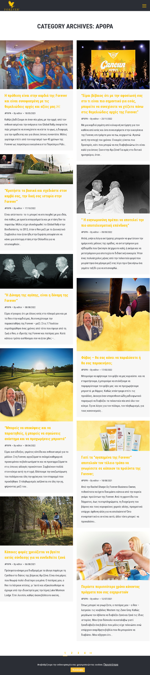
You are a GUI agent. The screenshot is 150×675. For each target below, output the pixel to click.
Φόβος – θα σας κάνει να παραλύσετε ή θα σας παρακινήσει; (111, 360)
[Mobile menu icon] (144, 6)
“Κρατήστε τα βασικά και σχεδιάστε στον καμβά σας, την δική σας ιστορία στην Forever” (36, 196)
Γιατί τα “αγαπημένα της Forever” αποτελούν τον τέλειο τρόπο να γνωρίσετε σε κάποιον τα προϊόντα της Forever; (111, 465)
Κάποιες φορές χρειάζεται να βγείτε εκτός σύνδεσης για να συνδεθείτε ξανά (35, 555)
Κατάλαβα (78, 670)
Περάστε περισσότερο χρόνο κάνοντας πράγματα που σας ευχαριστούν (110, 589)
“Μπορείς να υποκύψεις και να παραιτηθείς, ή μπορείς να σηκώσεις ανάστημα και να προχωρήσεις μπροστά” (35, 433)
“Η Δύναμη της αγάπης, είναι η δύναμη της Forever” (36, 298)
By (18, 113)
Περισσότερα (111, 664)
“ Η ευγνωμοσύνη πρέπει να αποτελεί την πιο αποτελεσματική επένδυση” (112, 223)
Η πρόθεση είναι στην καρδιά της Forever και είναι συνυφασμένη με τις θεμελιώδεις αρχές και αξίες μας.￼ (36, 101)
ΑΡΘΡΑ (8, 113)
